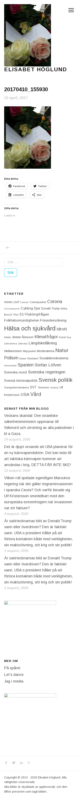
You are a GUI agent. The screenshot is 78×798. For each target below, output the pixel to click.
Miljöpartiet (29, 351)
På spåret (12, 668)
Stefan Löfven (48, 365)
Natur (61, 350)
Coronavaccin (12, 308)
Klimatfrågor (46, 336)
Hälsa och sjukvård (30, 328)
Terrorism (43, 387)
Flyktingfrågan (37, 314)
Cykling (27, 308)
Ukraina (54, 387)
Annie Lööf (11, 302)
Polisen (11, 357)
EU (22, 314)
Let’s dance (14, 675)
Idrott (62, 329)
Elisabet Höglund (35, 69)
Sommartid (10, 365)
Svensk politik (55, 380)
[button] (27, 35)
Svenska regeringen (46, 372)
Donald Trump (50, 308)
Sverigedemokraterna (16, 387)
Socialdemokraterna (53, 358)
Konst (62, 337)
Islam (7, 337)
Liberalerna (10, 343)
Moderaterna (45, 351)
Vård (35, 394)
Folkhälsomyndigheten (21, 320)
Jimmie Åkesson (22, 337)
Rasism (22, 358)
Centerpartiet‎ (38, 302)
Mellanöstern (13, 351)
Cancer (24, 302)
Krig (69, 337)
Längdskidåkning (43, 343)
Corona (54, 301)
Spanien (25, 364)
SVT (33, 387)
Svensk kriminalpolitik (20, 380)
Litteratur (23, 343)
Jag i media (13, 681)
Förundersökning (53, 320)
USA (25, 394)
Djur (37, 308)
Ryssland (32, 358)
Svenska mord (15, 372)
